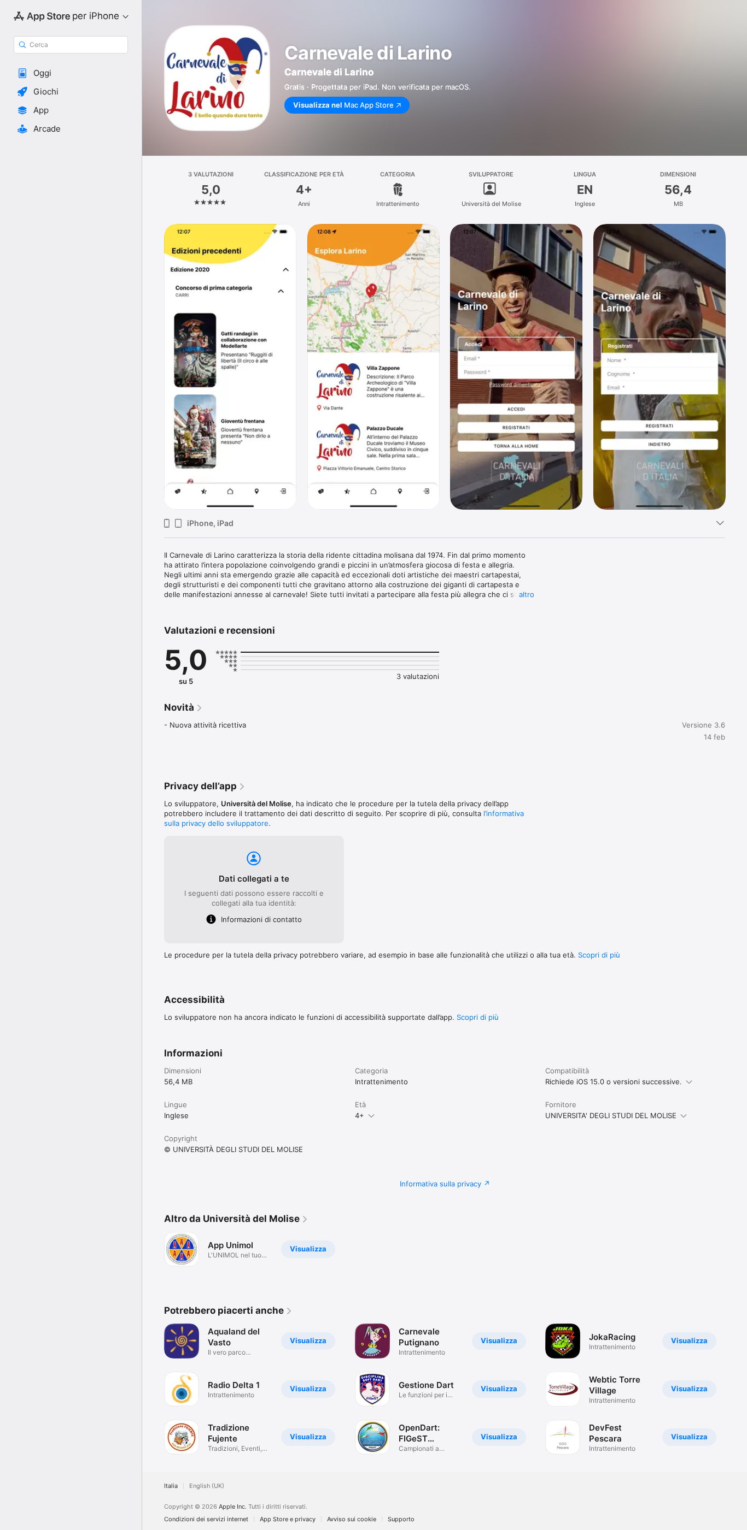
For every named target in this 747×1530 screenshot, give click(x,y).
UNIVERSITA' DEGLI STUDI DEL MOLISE (610, 1115)
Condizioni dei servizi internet (206, 1519)
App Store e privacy (288, 1519)
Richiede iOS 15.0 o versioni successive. (613, 1081)
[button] (70, 73)
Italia (171, 1486)
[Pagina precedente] (153, 366)
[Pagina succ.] (736, 366)
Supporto (401, 1519)
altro (526, 594)
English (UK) (206, 1486)
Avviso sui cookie (351, 1519)
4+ (359, 1115)
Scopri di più (599, 954)
